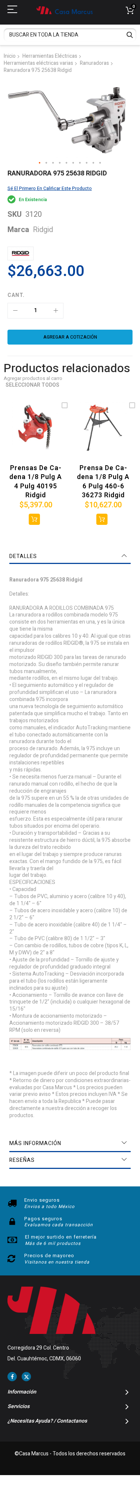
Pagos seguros (43, 1218)
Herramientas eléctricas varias (38, 63)
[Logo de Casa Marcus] (65, 10)
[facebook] (12, 1376)
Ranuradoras (94, 63)
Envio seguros (42, 1200)
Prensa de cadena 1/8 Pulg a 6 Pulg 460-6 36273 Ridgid (103, 481)
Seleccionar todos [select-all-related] (32, 385)
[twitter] (26, 1376)
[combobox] (70, 34)
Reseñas (22, 1160)
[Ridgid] (20, 253)
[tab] (70, 556)
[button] (40, 163)
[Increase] (55, 310)
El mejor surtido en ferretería (61, 1236)
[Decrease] (15, 310)
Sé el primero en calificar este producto (49, 188)
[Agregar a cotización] (34, 519)
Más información (35, 1143)
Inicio (10, 56)
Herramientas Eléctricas (49, 56)
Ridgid (43, 229)
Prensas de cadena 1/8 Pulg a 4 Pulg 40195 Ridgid (35, 481)
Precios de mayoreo (49, 1255)
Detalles (23, 556)
